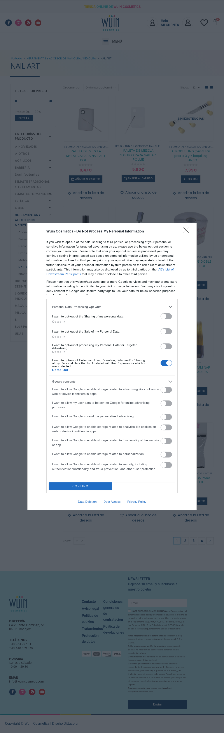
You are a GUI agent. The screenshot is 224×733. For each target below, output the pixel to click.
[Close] (188, 231)
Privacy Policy (136, 501)
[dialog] (112, 366)
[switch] (166, 316)
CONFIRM (80, 486)
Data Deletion (87, 501)
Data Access (112, 501)
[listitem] (112, 306)
